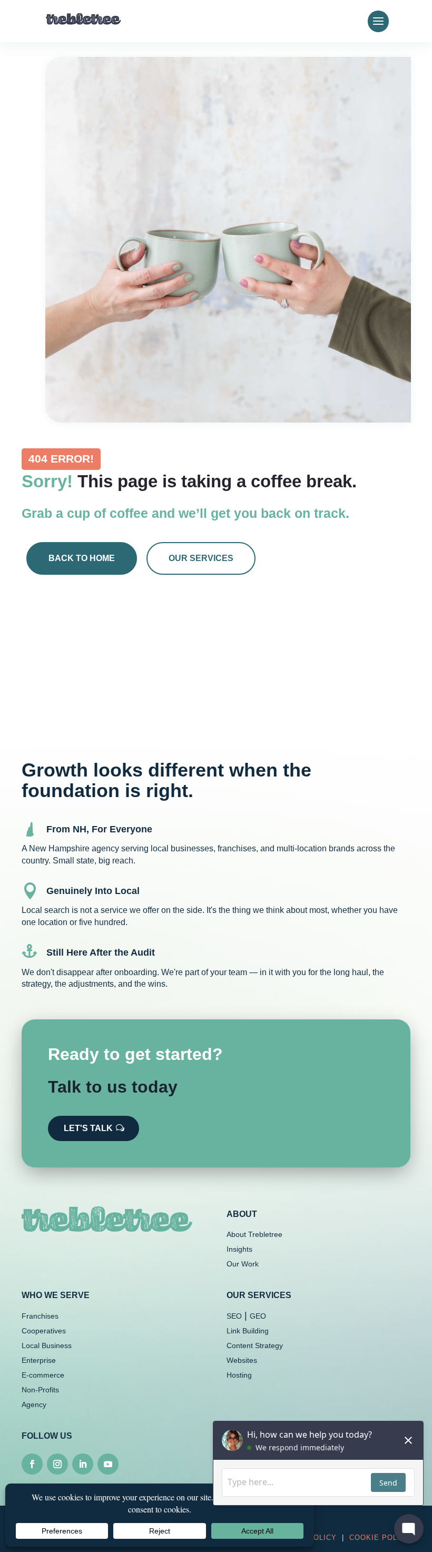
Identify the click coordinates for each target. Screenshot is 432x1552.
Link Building (248, 1331)
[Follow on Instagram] (57, 1464)
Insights (239, 1249)
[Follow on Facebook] (32, 1464)
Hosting (239, 1375)
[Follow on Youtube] (108, 1464)
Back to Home (81, 558)
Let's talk (88, 1128)
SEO (234, 1316)
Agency (34, 1404)
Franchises (40, 1316)
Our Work (243, 1264)
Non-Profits (40, 1390)
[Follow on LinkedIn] (82, 1464)
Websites (242, 1360)
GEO (258, 1316)
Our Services (201, 558)
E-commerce (43, 1375)
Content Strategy (255, 1345)
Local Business (47, 1345)
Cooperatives (44, 1331)
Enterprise (39, 1360)
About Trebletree (254, 1234)
